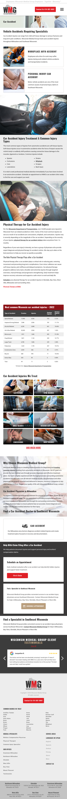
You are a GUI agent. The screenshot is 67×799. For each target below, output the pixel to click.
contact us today (17, 498)
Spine (47, 718)
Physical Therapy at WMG (12, 287)
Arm (4, 716)
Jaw (27, 718)
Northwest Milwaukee (10, 756)
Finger (5, 728)
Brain (5, 722)
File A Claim (17, 575)
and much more (33, 447)
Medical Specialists (10, 734)
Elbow (5, 726)
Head (28, 716)
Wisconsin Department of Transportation (23, 229)
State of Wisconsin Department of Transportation (37, 366)
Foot (4, 730)
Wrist (47, 726)
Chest (5, 724)
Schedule (6, 280)
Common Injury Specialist (11, 744)
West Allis (6, 763)
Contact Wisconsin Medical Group (35, 627)
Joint (28, 720)
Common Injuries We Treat (12, 709)
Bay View (6, 767)
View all (33, 646)
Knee (28, 722)
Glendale (6, 760)
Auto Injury (7, 718)
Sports (48, 720)
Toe (47, 722)
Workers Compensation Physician (14, 737)
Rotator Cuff (50, 714)
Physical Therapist (9, 741)
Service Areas (51, 734)
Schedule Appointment (35, 606)
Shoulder (48, 716)
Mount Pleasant (8, 770)
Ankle (5, 714)
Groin (28, 713)
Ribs (47, 713)
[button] (4, 658)
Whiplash (39, 161)
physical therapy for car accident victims (28, 240)
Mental (28, 728)
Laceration (29, 724)
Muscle (28, 730)
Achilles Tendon (8, 713)
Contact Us (50, 764)
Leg (27, 726)
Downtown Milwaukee (10, 753)
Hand (28, 714)
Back (5, 720)
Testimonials (7, 774)
